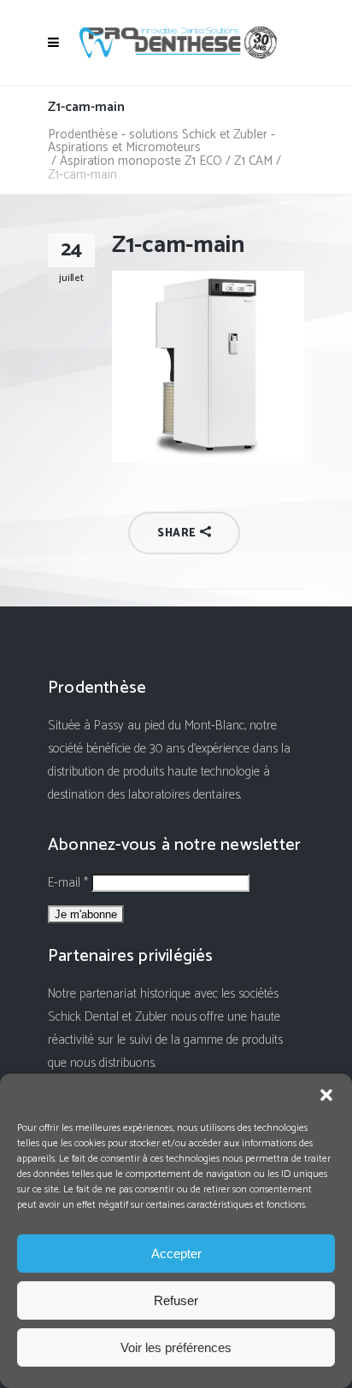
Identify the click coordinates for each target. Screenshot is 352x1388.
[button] (326, 1095)
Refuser (176, 1300)
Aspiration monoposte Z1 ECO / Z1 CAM (166, 161)
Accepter (176, 1253)
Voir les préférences (176, 1347)
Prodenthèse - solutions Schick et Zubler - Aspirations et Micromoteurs (161, 141)
